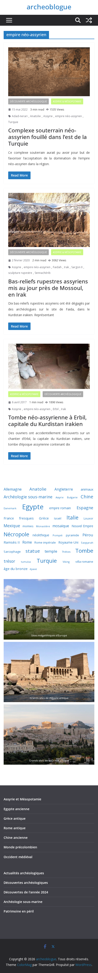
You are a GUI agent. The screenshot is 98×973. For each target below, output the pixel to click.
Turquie (13, 122)
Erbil (56, 409)
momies (28, 526)
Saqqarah (87, 542)
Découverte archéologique (28, 101)
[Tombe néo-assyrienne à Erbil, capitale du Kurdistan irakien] (49, 366)
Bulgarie (72, 497)
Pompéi (57, 535)
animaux (87, 489)
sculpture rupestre (20, 273)
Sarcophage (12, 552)
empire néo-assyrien (68, 116)
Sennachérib (43, 273)
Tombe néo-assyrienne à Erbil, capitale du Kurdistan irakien (47, 420)
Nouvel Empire (82, 526)
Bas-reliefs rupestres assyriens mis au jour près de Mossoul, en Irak (48, 287)
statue (33, 551)
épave (33, 569)
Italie (72, 517)
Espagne (85, 507)
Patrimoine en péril (19, 911)
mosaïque (60, 525)
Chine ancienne (16, 837)
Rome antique (15, 828)
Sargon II (77, 267)
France (9, 518)
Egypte (33, 506)
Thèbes (66, 551)
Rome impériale (45, 542)
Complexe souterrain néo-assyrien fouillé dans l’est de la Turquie (47, 136)
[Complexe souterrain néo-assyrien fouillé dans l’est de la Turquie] (49, 71)
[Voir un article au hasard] (88, 20)
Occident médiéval (18, 857)
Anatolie (35, 116)
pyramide (72, 535)
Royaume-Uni (68, 542)
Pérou (88, 534)
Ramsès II (12, 542)
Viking (66, 561)
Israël (57, 518)
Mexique (12, 525)
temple (51, 551)
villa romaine (84, 562)
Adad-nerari (20, 116)
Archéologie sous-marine (28, 496)
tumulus (26, 561)
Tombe (84, 550)
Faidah (57, 267)
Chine (87, 497)
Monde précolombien (20, 847)
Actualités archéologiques (24, 873)
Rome (27, 542)
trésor (9, 561)
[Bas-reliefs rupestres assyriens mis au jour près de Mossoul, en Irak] (49, 220)
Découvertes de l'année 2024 (26, 892)
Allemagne (13, 489)
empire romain (60, 508)
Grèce (44, 518)
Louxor (88, 518)
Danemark (10, 508)
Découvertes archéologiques (26, 882)
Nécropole (16, 534)
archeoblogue (49, 6)
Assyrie (48, 116)
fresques (26, 518)
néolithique (41, 535)
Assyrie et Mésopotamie (22, 799)
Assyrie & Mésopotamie (67, 101)
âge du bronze (16, 568)
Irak (66, 267)
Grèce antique (15, 818)
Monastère (43, 526)
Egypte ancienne (16, 809)
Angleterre (63, 489)
